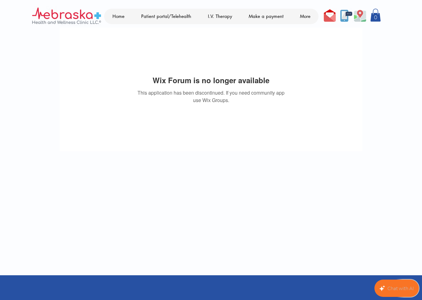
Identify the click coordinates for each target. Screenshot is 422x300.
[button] (375, 15)
